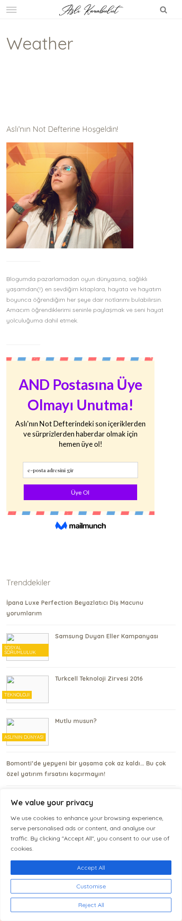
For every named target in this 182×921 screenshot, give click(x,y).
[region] (91, 855)
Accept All (91, 867)
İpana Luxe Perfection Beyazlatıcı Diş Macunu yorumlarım (74, 608)
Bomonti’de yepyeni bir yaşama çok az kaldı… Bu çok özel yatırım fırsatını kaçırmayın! (86, 769)
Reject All (91, 905)
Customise (91, 886)
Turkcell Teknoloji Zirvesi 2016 (99, 678)
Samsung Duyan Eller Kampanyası (106, 636)
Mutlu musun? (76, 721)
